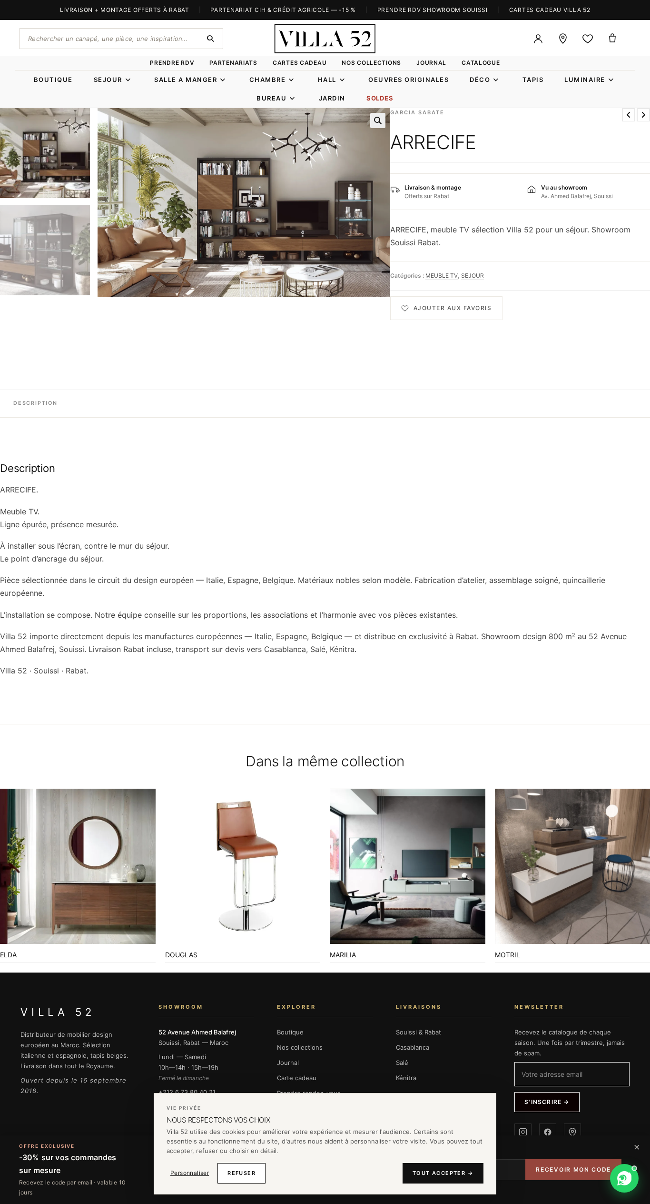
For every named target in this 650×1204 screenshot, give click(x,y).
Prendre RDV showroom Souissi (432, 9)
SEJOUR (472, 275)
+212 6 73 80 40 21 (187, 1092)
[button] (377, 120)
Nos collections (371, 62)
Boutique (290, 1032)
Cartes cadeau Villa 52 (550, 9)
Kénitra (406, 1078)
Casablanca (412, 1047)
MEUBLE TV (441, 275)
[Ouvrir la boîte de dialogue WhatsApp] (624, 1178)
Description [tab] (35, 403)
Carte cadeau (296, 1078)
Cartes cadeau (299, 62)
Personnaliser (189, 1172)
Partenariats (233, 62)
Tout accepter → (443, 1173)
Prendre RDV (172, 62)
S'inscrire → (546, 1101)
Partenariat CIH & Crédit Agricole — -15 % (283, 9)
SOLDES (380, 98)
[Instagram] (523, 1132)
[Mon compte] (538, 38)
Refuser (241, 1173)
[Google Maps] (572, 1132)
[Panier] (612, 38)
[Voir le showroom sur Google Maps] (563, 38)
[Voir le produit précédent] (628, 114)
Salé (402, 1062)
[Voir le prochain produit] (643, 114)
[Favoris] (588, 38)
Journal (431, 62)
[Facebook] (547, 1132)
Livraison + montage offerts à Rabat (124, 9)
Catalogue (481, 62)
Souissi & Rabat (418, 1032)
